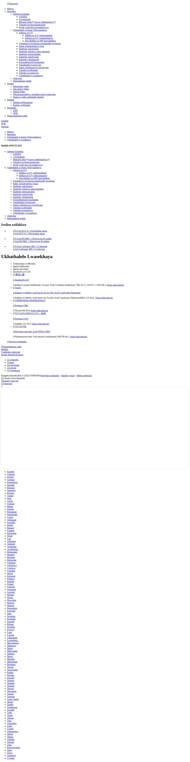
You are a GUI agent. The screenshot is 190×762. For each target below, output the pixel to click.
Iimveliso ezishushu (50, 375)
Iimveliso (11, 11)
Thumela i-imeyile (9, 381)
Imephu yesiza (68, 375)
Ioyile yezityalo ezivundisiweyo (34, 27)
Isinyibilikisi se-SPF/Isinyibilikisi (40, 41)
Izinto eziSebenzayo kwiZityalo (34, 67)
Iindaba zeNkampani (23, 102)
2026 (15, 113)
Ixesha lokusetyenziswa (12, 354)
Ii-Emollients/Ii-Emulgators (31, 62)
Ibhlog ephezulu (84, 375)
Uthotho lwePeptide (28, 70)
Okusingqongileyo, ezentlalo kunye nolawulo (34, 94)
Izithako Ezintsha (21, 14)
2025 (15, 110)
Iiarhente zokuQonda (29, 57)
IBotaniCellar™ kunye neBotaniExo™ (37, 22)
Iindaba (10, 99)
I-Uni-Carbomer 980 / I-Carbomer (29, 249)
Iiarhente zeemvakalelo (30, 54)
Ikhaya (10, 8)
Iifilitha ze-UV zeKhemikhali (38, 35)
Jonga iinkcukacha (115, 285)
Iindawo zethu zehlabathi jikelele (28, 97)
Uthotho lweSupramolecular (32, 25)
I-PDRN (23, 16)
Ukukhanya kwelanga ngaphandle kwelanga (40, 43)
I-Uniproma (6, 383)
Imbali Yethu (19, 91)
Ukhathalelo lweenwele (30, 65)
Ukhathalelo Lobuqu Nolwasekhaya (30, 30)
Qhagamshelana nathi (17, 116)
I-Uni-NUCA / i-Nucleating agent (29, 233)
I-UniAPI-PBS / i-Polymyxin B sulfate (31, 241)
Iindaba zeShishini (21, 105)
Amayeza (17, 78)
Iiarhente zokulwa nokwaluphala (34, 51)
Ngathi (10, 83)
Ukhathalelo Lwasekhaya (31, 75)
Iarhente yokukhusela (29, 59)
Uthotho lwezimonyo (29, 73)
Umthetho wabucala (10, 352)
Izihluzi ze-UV (26, 33)
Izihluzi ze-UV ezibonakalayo (39, 38)
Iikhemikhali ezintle (22, 81)
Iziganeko (11, 108)
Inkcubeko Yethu (21, 89)
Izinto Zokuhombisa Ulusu (31, 46)
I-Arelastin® (25, 19)
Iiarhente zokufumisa (29, 49)
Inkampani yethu (21, 86)
